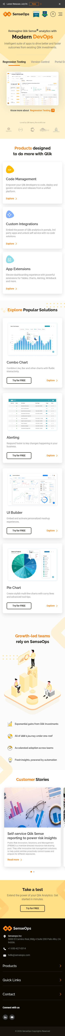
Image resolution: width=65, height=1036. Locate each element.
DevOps (43, 36)
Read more (13, 859)
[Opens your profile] (53, 14)
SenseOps (39, 641)
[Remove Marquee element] (59, 4)
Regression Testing (40, 110)
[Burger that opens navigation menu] (60, 14)
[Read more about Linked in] (5, 1017)
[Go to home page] (16, 14)
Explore (10, 198)
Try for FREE (19, 380)
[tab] (14, 62)
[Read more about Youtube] (12, 1017)
